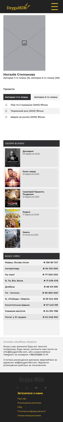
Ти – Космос (12, 292)
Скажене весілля (15, 311)
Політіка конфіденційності (31, 411)
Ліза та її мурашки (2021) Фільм (29, 104)
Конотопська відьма (17, 305)
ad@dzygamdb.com (26, 362)
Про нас (21, 398)
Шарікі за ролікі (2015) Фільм (28, 117)
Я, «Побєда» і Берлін (17, 298)
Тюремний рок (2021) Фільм (27, 111)
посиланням (39, 365)
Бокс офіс (12, 256)
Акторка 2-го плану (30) (45, 77)
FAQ (19, 407)
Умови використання (29, 415)
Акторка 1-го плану (16, 97)
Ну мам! (10, 274)
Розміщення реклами (29, 403)
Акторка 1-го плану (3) (16, 77)
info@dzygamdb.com (15, 351)
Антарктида (12, 268)
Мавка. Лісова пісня (17, 262)
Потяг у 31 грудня (15, 317)
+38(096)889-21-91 (38, 354)
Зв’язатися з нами (30, 393)
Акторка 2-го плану (45, 97)
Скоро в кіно (14, 143)
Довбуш (10, 286)
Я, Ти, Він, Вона (14, 280)
